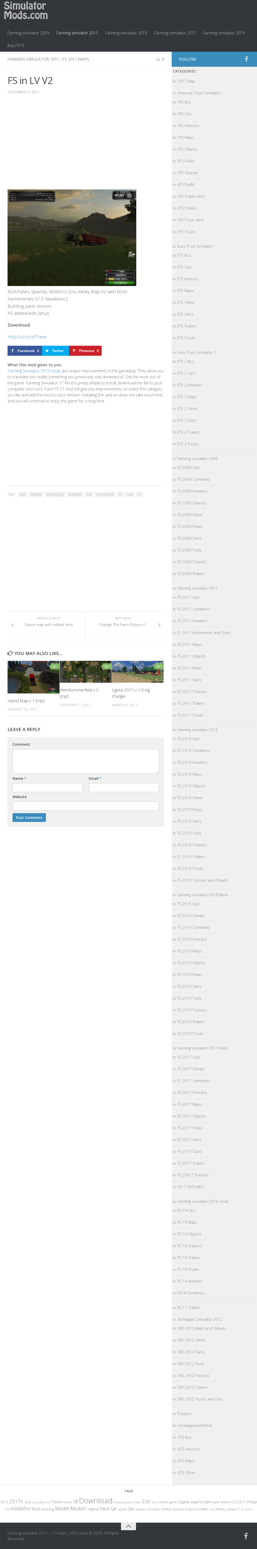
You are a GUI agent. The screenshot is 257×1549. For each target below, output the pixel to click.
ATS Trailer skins (191, 196)
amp (27, 1502)
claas (41, 1502)
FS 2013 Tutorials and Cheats (202, 880)
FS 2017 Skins (189, 1139)
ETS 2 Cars (186, 373)
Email (95, 778)
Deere (56, 1502)
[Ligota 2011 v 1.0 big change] (138, 671)
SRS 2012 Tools (190, 1363)
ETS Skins (185, 314)
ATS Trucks (186, 231)
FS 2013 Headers (192, 762)
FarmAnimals (105, 494)
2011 (4, 1502)
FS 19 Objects (189, 1233)
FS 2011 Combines (193, 608)
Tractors (184, 1413)
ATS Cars (184, 113)
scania (122, 1509)
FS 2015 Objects (191, 962)
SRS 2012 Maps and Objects (201, 1328)
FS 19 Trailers (189, 1257)
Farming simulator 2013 (126, 33)
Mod (35, 1509)
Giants (184, 1502)
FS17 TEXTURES (190, 1186)
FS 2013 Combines (193, 750)
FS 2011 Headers (192, 620)
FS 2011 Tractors (192, 691)
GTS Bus (184, 1437)
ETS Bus (184, 255)
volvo (248, 1509)
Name (19, 778)
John (208, 1502)
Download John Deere (127, 1502)
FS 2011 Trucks (190, 715)
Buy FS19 (15, 45)
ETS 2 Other (187, 408)
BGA (23, 494)
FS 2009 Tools (189, 549)
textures (191, 1509)
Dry (89, 494)
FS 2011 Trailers (191, 703)
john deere (222, 1501)
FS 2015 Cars (188, 903)
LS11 (241, 1501)
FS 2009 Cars (188, 467)
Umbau (219, 1509)
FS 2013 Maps (189, 774)
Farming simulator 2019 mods (203, 1201)
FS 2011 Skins (189, 679)
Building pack (55, 494)
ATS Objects (187, 149)
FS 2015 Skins (189, 986)
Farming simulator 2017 (175, 33)
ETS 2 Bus (185, 361)
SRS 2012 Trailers (192, 1387)
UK (211, 1509)
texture (178, 1509)
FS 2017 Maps (189, 1104)
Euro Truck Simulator (195, 246)
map (130, 494)
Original (93, 1509)
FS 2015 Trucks (190, 1033)
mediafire (20, 1508)
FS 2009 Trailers (191, 573)
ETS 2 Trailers (188, 432)
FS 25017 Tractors (193, 1174)
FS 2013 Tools (189, 832)
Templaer (154, 1509)
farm (155, 1502)
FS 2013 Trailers (191, 856)
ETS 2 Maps (187, 396)
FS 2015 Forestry (192, 939)
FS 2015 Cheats (191, 915)
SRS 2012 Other (191, 1340)
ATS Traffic (186, 184)
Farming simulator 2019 (224, 33)
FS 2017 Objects (191, 1115)
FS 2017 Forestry (192, 1092)
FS (120, 494)
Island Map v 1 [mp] (26, 700)
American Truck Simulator (199, 92)
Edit (146, 1501)
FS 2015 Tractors (192, 1009)
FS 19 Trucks (188, 1269)
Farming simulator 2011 (77, 33)
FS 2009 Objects (191, 502)
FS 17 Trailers (189, 1307)
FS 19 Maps (187, 1222)
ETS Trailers (187, 325)
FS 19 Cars (186, 1210)
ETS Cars (184, 266)
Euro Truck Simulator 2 (196, 352)
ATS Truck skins (190, 219)
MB (7, 1509)
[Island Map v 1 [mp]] (33, 677)
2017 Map (186, 81)
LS (234, 1501)
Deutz (68, 1502)
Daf (48, 1502)
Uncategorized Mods (195, 1425)
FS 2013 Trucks (190, 868)
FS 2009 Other (190, 514)
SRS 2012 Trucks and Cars (200, 1398)
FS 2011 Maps (76, 59)
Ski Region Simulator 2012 (199, 1319)
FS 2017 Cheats (191, 1068)
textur (167, 1508)
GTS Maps (186, 1460)
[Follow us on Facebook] (246, 59)
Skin (131, 1509)
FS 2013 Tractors (192, 844)
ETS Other (186, 302)
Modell (78, 1508)
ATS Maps (185, 137)
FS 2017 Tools (189, 1151)
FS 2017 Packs (189, 1127)
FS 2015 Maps (189, 950)
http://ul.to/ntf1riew (27, 337)
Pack (104, 1509)
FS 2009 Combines (193, 479)
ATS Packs (186, 160)
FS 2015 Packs (189, 974)
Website (20, 796)
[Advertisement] (86, 146)
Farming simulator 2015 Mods (202, 894)
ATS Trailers (187, 207)
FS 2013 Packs (189, 809)
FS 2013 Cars (188, 738)
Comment (21, 744)
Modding (47, 1509)
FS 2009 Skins (189, 538)
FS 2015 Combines (193, 927)
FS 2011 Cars (188, 597)
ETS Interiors (188, 278)
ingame (197, 1502)
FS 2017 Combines (193, 1080)
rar (113, 1508)
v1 (238, 1509)
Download (75, 494)
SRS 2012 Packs (191, 1351)
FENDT (163, 1502)
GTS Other (186, 1472)
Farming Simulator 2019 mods (34, 371)
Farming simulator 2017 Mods (202, 1047)
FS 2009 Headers (192, 491)
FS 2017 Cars (188, 1057)
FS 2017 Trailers (191, 1163)
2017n (16, 1501)
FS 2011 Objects (191, 656)
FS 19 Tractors (189, 1245)
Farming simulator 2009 (28, 33)
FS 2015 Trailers (191, 1021)
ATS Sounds (187, 172)
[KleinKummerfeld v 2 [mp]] (86, 671)
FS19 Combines (190, 1292)
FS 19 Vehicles (189, 1281)
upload (230, 1509)
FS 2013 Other (190, 797)
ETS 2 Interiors (189, 384)
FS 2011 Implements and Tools (203, 632)
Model (62, 1508)
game (173, 1502)
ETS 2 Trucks (188, 443)
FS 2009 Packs (189, 526)
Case (34, 1502)
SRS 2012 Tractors (193, 1375)
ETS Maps (185, 290)
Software (141, 1509)
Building (36, 494)
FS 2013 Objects (191, 785)
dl (76, 1501)
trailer (204, 1509)
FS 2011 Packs (189, 667)
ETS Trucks (186, 337)
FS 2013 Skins (189, 821)
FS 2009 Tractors (192, 561)
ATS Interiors (188, 125)
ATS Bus (184, 101)
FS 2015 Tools (189, 998)
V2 (139, 494)
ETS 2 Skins (187, 420)
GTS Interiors (188, 1448)
